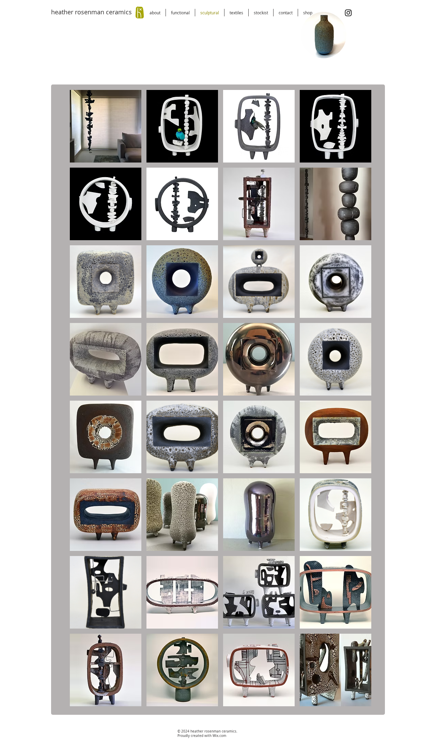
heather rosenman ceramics (91, 12)
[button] (337, 50)
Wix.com (219, 736)
